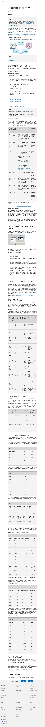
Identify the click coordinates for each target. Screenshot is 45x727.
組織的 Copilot (3, 690)
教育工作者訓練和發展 (33, 695)
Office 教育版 (32, 693)
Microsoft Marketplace (19, 711)
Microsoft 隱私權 (32, 707)
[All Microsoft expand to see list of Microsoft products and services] (1, 1)
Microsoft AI (3, 704)
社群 (29, 677)
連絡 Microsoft (17, 724)
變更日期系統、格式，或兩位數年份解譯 (23, 167)
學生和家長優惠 (32, 697)
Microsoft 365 (3, 693)
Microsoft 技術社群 (18, 709)
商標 (28, 724)
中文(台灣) (4, 719)
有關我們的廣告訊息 (33, 724)
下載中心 (17, 688)
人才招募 (31, 704)
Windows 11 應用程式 (4, 697)
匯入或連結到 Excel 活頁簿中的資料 (24, 206)
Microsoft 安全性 (3, 705)
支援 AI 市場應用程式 (19, 707)
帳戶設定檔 (17, 686)
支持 (2, 3)
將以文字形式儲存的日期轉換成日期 (17, 106)
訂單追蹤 (17, 693)
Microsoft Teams (3, 716)
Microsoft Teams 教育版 (33, 690)
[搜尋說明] (4, 1)
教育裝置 (31, 688)
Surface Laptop (3, 688)
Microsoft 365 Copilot (4, 714)
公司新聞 (31, 705)
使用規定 (25, 724)
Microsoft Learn (18, 705)
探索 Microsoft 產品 (4, 695)
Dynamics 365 (3, 709)
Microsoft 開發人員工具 (19, 704)
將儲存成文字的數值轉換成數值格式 (17, 104)
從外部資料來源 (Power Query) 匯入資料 (25, 295)
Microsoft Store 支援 (18, 690)
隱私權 (22, 724)
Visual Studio (17, 716)
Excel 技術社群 (18, 677)
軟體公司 (17, 714)
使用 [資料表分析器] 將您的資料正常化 (24, 277)
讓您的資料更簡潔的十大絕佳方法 (16, 99)
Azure (2, 707)
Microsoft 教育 (32, 686)
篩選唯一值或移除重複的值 (15, 101)
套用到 (10, 14)
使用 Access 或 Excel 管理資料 (14, 34)
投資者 (31, 709)
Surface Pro (2, 686)
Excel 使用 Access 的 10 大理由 (30, 34)
